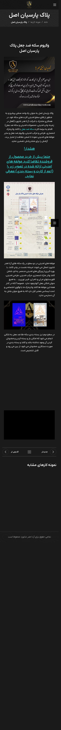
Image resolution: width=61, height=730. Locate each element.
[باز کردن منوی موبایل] (55, 5)
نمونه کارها (35, 22)
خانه (46, 22)
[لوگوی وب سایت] (29, 4)
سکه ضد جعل (27, 129)
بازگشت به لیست (29, 452)
